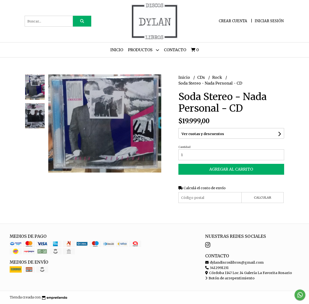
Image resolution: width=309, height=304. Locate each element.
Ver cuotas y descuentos (203, 134)
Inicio (116, 49)
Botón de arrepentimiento (231, 278)
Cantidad (184, 147)
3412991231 (219, 268)
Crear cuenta (233, 21)
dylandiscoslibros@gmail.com (236, 262)
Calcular (262, 197)
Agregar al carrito (231, 169)
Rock (217, 77)
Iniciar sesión (269, 21)
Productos (140, 49)
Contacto (175, 49)
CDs (201, 77)
